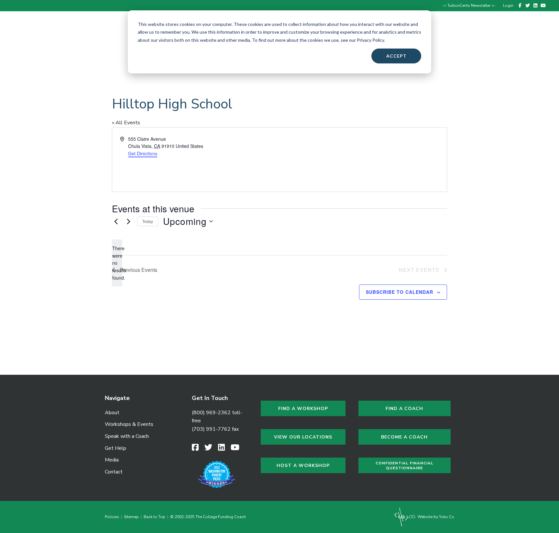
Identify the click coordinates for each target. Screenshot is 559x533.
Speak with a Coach (127, 436)
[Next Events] (128, 221)
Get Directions (142, 153)
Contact (525, 33)
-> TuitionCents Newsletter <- (469, 5)
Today (147, 221)
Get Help (472, 33)
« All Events (126, 122)
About (112, 412)
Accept (396, 56)
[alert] (117, 262)
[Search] (544, 33)
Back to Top (154, 516)
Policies (113, 516)
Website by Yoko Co (435, 516)
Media (112, 459)
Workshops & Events (129, 424)
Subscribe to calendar (399, 292)
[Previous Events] (116, 221)
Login (508, 5)
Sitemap (131, 516)
